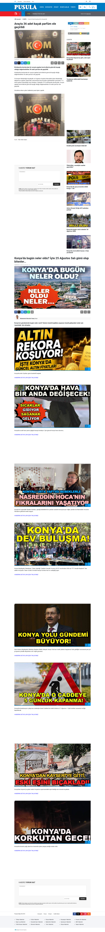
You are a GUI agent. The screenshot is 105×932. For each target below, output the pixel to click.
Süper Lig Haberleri (20, 922)
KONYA (42, 7)
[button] (55, 62)
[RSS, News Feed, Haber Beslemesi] (89, 913)
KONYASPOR (48, 7)
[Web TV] (86, 1)
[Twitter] (19, 62)
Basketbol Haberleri (51, 922)
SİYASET (56, 7)
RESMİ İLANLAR (64, 7)
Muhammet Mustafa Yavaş (27, 318)
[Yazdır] (52, 62)
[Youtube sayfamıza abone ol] (82, 913)
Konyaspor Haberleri (66, 919)
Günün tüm (86, 13)
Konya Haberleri (50, 919)
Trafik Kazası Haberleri (21, 924)
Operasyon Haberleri (66, 922)
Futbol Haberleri (35, 919)
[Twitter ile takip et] (78, 913)
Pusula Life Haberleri (81, 919)
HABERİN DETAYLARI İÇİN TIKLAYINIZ (26, 377)
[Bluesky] (22, 62)
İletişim (50, 914)
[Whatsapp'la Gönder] (28, 62)
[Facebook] (15, 62)
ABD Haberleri (79, 922)
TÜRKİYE (73, 7)
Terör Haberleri (49, 924)
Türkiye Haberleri (20, 919)
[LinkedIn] (25, 62)
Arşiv (33, 1)
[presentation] (19, 14)
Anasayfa (18, 19)
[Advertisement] (39, 153)
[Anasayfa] (15, 1)
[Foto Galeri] (90, 1)
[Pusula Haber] (25, 7)
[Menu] (80, 7)
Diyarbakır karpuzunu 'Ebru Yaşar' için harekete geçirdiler (46, 13)
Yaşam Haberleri (80, 924)
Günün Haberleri (27, 1)
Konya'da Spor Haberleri (37, 922)
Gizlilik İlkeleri (57, 914)
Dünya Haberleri (65, 924)
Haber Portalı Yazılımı (21, 929)
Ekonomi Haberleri (35, 924)
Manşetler (20, 1)
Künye (45, 914)
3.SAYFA (24, 19)
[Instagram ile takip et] (85, 913)
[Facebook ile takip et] (74, 913)
